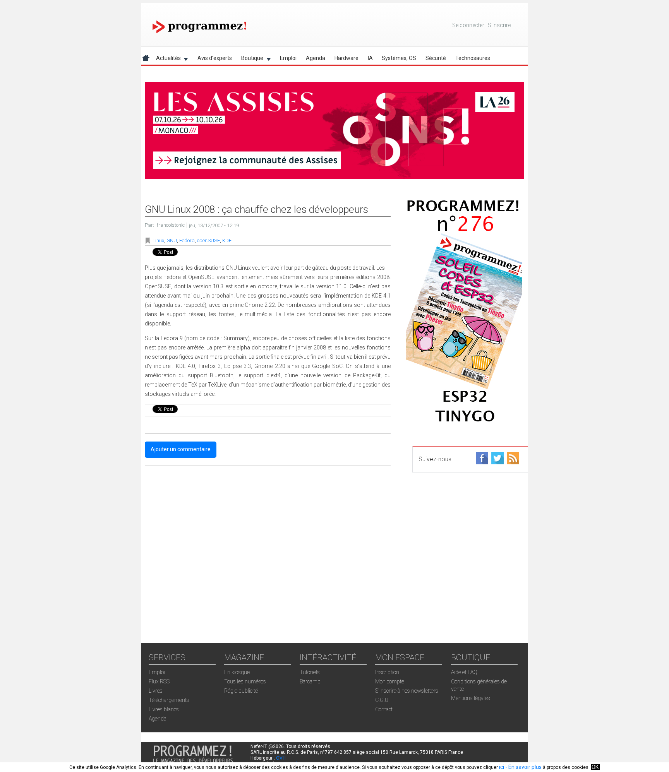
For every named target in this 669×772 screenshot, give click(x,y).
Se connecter (468, 25)
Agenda (315, 58)
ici (501, 767)
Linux (158, 240)
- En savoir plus (523, 767)
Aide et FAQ (464, 672)
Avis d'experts (214, 58)
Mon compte (389, 681)
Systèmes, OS (399, 58)
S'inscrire (499, 25)
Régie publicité (241, 691)
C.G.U (381, 700)
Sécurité (435, 58)
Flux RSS (159, 681)
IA (370, 58)
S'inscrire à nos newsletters (406, 691)
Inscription (387, 672)
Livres (156, 691)
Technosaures (472, 58)
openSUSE (208, 240)
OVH (281, 758)
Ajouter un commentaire (181, 449)
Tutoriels (310, 672)
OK (595, 767)
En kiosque (237, 672)
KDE (227, 240)
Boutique (250, 59)
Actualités (166, 59)
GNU (171, 240)
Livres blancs (164, 709)
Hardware (346, 58)
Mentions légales (470, 698)
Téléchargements (169, 700)
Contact (384, 709)
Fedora (187, 240)
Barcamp (310, 681)
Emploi (288, 58)
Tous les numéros (245, 681)
